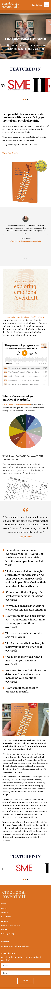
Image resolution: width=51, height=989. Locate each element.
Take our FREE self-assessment (16, 404)
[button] (46, 4)
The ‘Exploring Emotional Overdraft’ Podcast (23, 317)
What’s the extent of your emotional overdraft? (19, 398)
